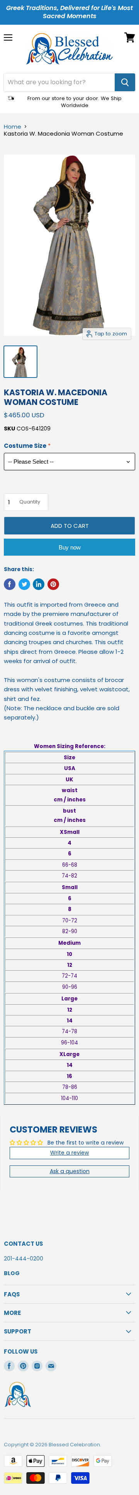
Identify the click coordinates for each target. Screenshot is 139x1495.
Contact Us (23, 1244)
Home (12, 126)
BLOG (12, 1273)
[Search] (125, 82)
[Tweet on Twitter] (24, 584)
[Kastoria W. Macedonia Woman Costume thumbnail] (20, 361)
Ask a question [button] (70, 1171)
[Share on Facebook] (9, 584)
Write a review (69, 1153)
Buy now (70, 547)
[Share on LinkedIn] (38, 584)
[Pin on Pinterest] (53, 584)
